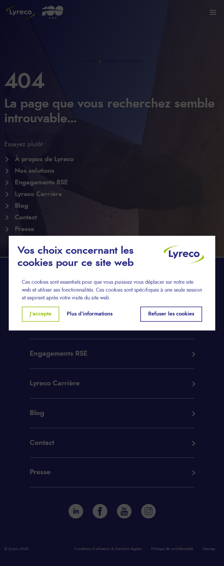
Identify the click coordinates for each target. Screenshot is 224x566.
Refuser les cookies (171, 314)
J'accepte (40, 314)
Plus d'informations (90, 314)
